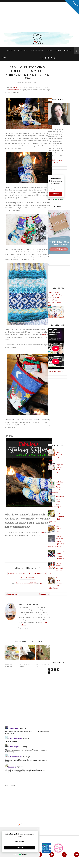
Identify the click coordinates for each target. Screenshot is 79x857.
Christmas (19, 583)
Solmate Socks (18, 87)
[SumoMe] (76, 854)
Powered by (51, 199)
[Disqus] (27, 699)
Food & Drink (23, 50)
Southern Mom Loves (28, 604)
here (44, 334)
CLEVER (42, 532)
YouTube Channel (56, 371)
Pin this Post (29, 577)
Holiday (4, 57)
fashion (26, 583)
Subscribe (56, 194)
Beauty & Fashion (37, 50)
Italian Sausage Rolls (58, 528)
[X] (64, 854)
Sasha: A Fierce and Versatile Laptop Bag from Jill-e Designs (55, 541)
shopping (41, 583)
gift (30, 583)
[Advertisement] (39, 16)
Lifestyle (58, 50)
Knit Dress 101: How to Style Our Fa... (42, 664)
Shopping (67, 50)
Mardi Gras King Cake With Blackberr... (10, 664)
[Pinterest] (51, 854)
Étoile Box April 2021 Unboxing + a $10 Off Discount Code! (56, 487)
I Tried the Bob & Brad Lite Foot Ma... (26, 664)
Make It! (49, 50)
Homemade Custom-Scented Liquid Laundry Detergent (56, 502)
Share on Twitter (39, 573)
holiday (34, 583)
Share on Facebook (17, 573)
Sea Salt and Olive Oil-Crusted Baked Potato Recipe (56, 516)
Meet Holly (11, 50)
